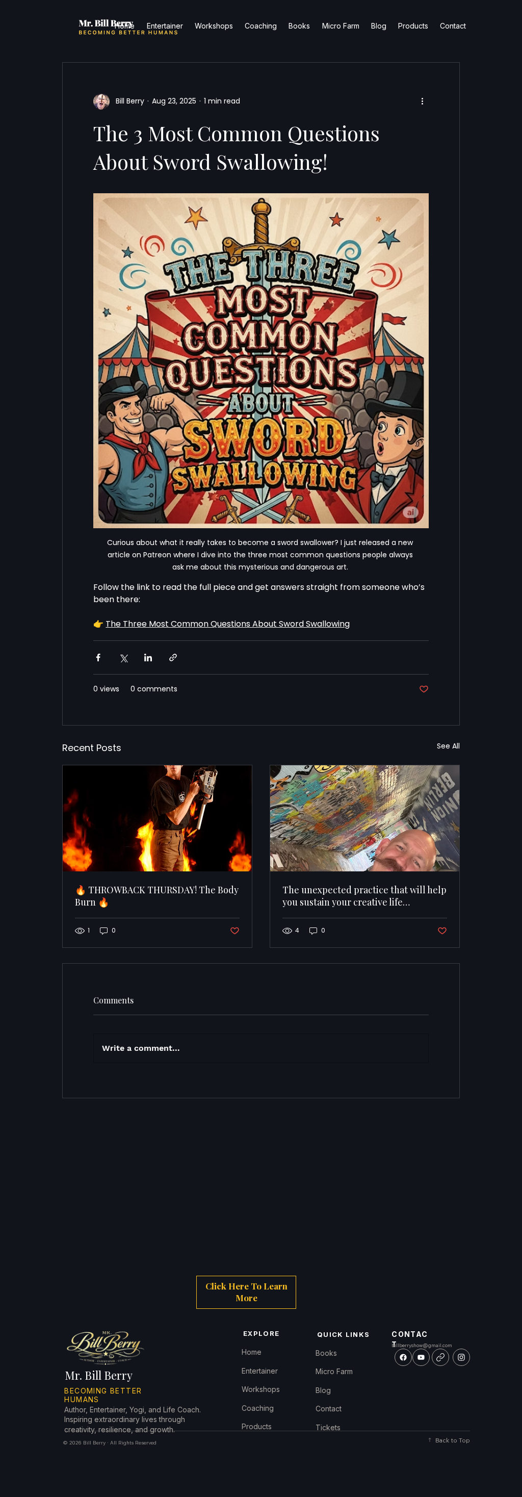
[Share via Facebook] (98, 657)
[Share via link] (173, 657)
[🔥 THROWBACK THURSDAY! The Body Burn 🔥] (157, 818)
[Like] (403, 1357)
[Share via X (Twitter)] (123, 657)
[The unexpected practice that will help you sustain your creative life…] (364, 818)
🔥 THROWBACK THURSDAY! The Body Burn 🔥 (157, 896)
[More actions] (422, 101)
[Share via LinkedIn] (148, 657)
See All (448, 746)
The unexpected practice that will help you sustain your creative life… (364, 896)
